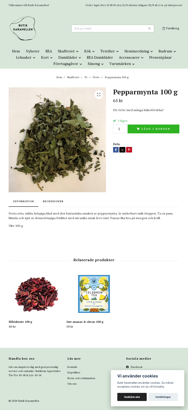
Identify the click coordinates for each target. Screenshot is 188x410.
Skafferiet (66, 51)
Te (86, 77)
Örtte (96, 77)
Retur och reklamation (81, 378)
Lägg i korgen (155, 128)
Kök (87, 51)
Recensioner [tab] (53, 201)
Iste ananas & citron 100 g (84, 322)
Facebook (136, 367)
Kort (45, 57)
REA (49, 51)
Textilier (107, 51)
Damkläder (67, 57)
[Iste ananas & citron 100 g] (94, 294)
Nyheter (33, 51)
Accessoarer (129, 57)
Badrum (165, 51)
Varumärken (120, 63)
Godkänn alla (132, 396)
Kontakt (72, 367)
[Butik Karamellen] (51, 28)
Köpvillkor (73, 372)
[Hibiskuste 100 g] (36, 294)
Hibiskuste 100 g (20, 322)
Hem (16, 51)
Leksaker (24, 57)
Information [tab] (23, 201)
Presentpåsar (160, 57)
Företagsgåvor (65, 63)
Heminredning (136, 51)
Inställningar (163, 396)
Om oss (72, 383)
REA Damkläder (100, 57)
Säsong (94, 63)
